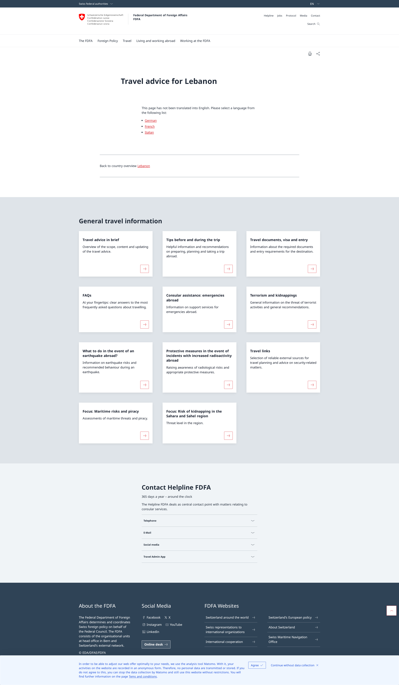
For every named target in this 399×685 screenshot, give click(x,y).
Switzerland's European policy (290, 617)
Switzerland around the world (227, 617)
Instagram (154, 624)
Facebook (154, 617)
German (151, 120)
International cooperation (224, 642)
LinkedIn (153, 632)
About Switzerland (282, 627)
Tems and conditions (143, 676)
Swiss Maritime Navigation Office (288, 639)
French (150, 126)
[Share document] (318, 54)
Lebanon (143, 166)
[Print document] (310, 54)
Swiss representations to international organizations (225, 629)
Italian (149, 132)
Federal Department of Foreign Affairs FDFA (160, 17)
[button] (85, 40)
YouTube (176, 624)
